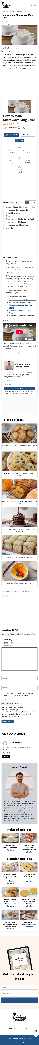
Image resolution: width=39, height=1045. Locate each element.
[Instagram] (19, 1042)
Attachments (6, 700)
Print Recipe (13, 135)
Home (3, 11)
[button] (2, 48)
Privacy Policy (19, 1031)
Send (19, 1000)
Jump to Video (17, 51)
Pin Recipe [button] (29, 135)
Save (21, 140)
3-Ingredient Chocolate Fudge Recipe (22, 300)
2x (30, 202)
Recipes (9, 11)
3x (34, 202)
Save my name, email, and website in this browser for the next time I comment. (18, 694)
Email (5, 688)
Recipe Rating (7, 640)
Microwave (25, 591)
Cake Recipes (17, 11)
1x (27, 202)
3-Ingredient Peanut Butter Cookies (22, 316)
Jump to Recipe (6, 51)
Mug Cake (6, 596)
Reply (6, 756)
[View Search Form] (31, 5)
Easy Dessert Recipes (10, 591)
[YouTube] (23, 1042)
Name (5, 678)
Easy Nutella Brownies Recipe (20, 302)
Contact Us (26, 1028)
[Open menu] (35, 5)
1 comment (26, 51)
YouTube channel (17, 807)
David (4, 21)
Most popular (24, 1026)
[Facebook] (15, 1042)
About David (13, 1028)
